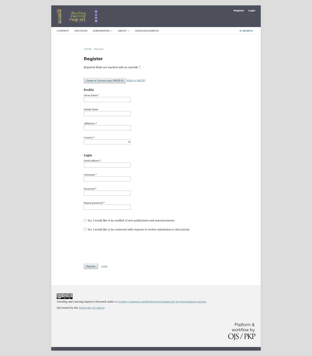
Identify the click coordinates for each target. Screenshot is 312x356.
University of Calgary (91, 307)
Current (63, 30)
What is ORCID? (136, 80)
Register (239, 10)
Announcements (147, 30)
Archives (80, 30)
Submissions (101, 30)
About (122, 30)
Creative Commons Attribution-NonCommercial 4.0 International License (161, 301)
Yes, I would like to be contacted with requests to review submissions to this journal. (138, 229)
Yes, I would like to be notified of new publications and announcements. (131, 220)
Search (247, 30)
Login (251, 10)
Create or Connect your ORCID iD (104, 80)
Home (88, 48)
